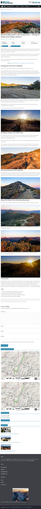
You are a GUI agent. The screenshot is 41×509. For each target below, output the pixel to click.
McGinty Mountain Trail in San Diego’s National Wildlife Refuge (22, 63)
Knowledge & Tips (4, 473)
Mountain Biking (7, 299)
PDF (19, 46)
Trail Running (13, 299)
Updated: (5, 39)
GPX (12, 46)
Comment (3, 311)
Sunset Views (36, 299)
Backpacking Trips (4, 471)
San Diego (8, 301)
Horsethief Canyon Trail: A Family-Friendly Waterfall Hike (10, 433)
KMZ (17, 46)
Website (2, 336)
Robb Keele (12, 39)
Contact (27, 6)
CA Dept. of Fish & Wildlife (5, 422)
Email (2, 331)
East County (3, 301)
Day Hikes (2, 469)
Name (2, 326)
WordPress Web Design (23, 507)
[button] (13, 6)
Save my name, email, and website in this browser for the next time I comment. (18, 342)
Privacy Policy (3, 484)
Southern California (22, 301)
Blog (17, 6)
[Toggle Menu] (4, 6)
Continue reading (31, 460)
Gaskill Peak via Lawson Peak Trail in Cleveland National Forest (11, 442)
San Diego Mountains (14, 301)
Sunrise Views (30, 299)
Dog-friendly (19, 299)
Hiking (2, 299)
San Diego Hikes (10, 6)
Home (2, 9)
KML (14, 46)
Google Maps (5, 46)
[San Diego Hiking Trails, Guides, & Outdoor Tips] (2, 6)
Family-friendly (25, 299)
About (22, 6)
